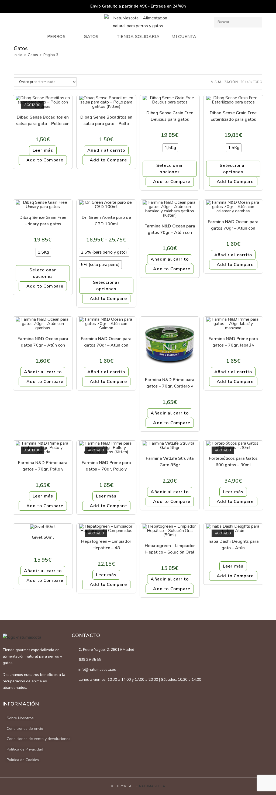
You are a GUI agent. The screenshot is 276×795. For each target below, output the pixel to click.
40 (248, 82)
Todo (257, 82)
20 (242, 82)
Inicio (18, 54)
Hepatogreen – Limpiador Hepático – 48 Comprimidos (106, 544)
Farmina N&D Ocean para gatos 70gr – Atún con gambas (43, 342)
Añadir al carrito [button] (106, 150)
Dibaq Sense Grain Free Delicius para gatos (169, 116)
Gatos (33, 54)
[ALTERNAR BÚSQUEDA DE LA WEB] (227, 36)
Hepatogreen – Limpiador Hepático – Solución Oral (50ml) (170, 549)
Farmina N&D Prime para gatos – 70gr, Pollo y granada (42, 466)
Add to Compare (45, 160)
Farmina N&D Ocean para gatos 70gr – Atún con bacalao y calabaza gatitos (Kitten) (169, 229)
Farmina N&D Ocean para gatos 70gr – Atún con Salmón (106, 342)
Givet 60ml (43, 537)
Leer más (43, 150)
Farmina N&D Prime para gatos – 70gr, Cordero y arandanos (169, 383)
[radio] (170, 148)
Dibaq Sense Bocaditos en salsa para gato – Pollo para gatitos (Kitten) (106, 120)
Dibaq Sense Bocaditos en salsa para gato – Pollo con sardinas (43, 120)
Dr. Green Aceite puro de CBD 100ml (106, 221)
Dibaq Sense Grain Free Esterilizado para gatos (233, 116)
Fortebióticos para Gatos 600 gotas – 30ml (233, 461)
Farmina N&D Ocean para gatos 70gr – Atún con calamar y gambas (233, 225)
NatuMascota (152, 786)
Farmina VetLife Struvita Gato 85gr (170, 461)
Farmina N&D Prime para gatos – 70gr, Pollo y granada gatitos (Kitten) (106, 466)
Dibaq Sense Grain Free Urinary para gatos (42, 221)
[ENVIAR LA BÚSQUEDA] (257, 22)
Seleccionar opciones (169, 169)
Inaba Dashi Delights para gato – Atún (233, 544)
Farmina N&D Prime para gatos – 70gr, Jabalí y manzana (233, 342)
